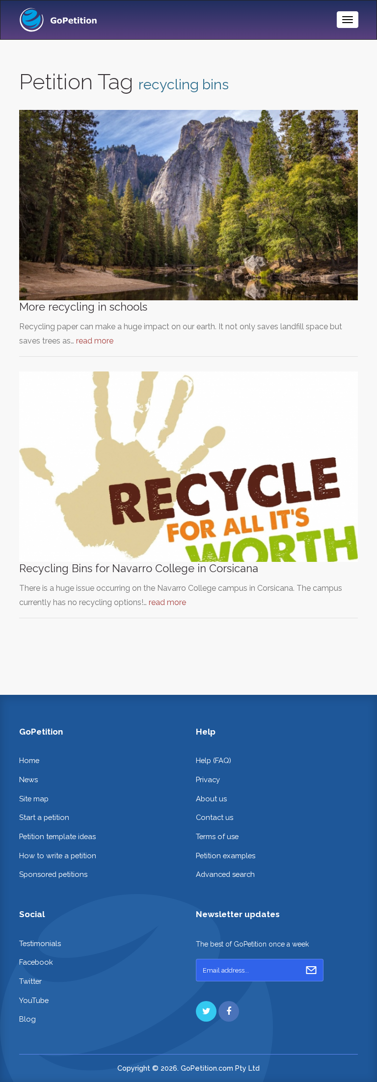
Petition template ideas (57, 836)
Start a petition (44, 817)
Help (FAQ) (213, 760)
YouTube (34, 1000)
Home (29, 760)
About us (211, 798)
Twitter (30, 981)
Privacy (208, 779)
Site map (34, 798)
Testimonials (40, 943)
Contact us (214, 817)
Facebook (36, 962)
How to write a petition (57, 855)
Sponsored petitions (53, 874)
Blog (27, 1019)
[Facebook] (228, 1011)
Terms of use (217, 836)
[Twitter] (206, 1011)
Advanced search (225, 874)
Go (311, 970)
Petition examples (225, 855)
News (28, 779)
